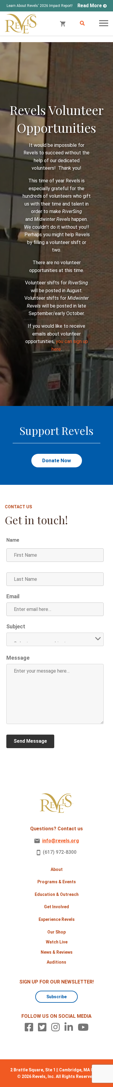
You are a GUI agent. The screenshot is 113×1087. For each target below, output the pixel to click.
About (57, 869)
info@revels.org (60, 841)
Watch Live (56, 942)
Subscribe (56, 996)
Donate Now (56, 460)
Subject (15, 627)
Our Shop (56, 932)
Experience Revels (57, 919)
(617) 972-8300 (60, 852)
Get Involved (56, 906)
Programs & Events (56, 881)
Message (18, 658)
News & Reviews (57, 952)
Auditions (56, 962)
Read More (89, 5)
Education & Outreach (57, 894)
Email (13, 596)
